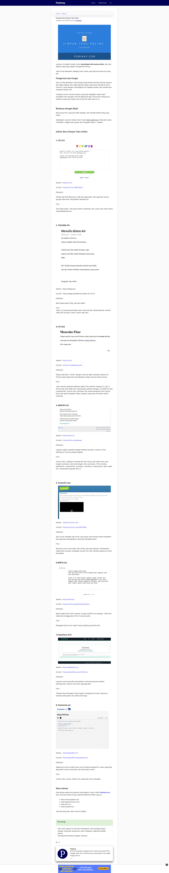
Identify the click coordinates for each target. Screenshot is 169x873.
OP (59, 842)
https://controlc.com (70, 522)
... (71, 857)
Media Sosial (103, 3)
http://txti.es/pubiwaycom (72, 365)
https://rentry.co (68, 435)
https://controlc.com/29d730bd (74, 527)
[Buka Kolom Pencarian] (110, 3)
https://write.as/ (68, 599)
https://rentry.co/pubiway (72, 440)
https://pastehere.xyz (70, 667)
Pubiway (60, 2)
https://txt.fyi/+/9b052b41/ (73, 187)
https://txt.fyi (67, 183)
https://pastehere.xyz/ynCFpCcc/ (75, 672)
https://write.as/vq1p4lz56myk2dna (76, 604)
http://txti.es (67, 360)
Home (93, 3)
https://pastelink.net (70, 753)
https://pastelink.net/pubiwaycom (75, 758)
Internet (64, 13)
